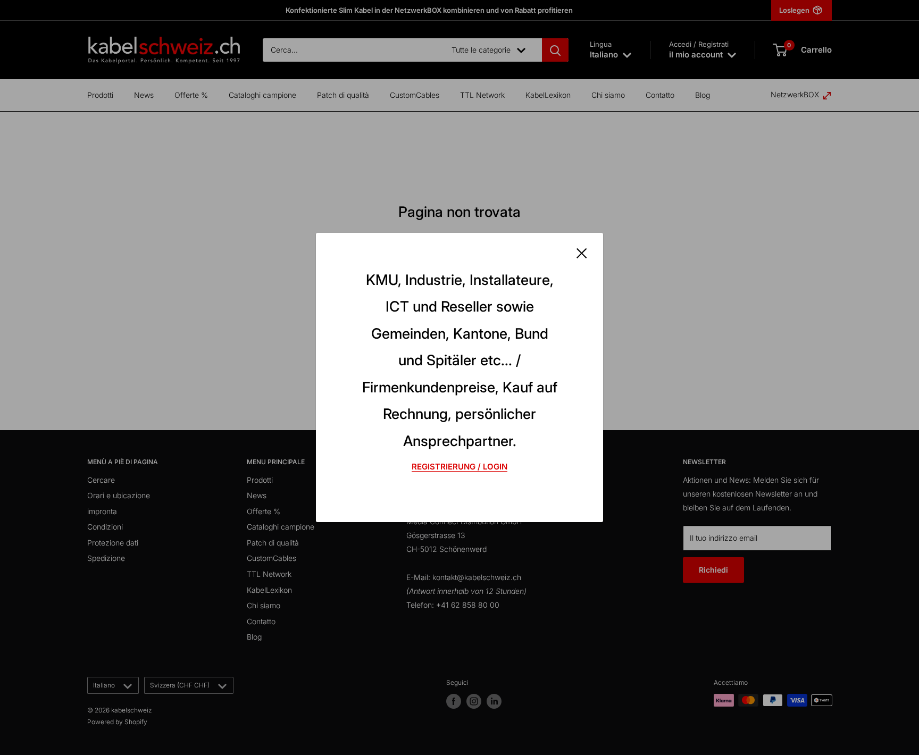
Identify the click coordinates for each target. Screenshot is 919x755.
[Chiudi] (582, 252)
